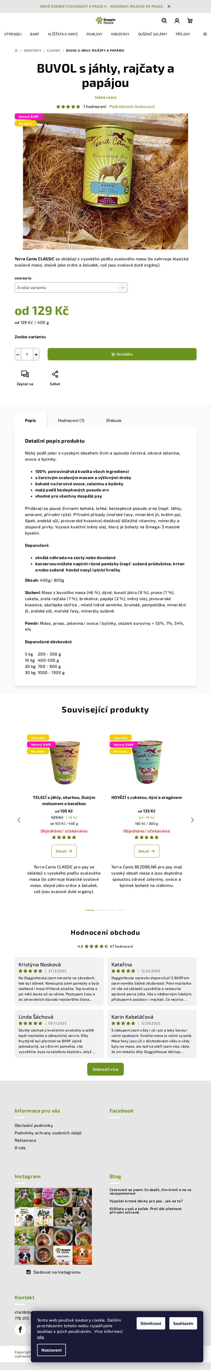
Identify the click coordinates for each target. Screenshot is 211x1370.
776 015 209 (26, 1318)
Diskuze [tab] (114, 420)
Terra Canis (106, 97)
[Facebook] (21, 1330)
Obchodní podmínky (34, 1125)
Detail (61, 851)
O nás (20, 1147)
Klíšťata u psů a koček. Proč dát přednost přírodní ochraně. (146, 1210)
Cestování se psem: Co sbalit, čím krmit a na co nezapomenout (150, 1191)
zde (40, 1336)
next (192, 820)
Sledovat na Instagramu (57, 1271)
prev (19, 820)
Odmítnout (150, 1323)
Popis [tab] (30, 420)
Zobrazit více (105, 1069)
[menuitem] (13, 34)
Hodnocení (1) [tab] (71, 420)
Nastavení (51, 1349)
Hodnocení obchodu (105, 932)
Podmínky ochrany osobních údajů (48, 1132)
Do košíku (125, 354)
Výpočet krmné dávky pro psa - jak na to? (146, 1201)
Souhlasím (183, 1323)
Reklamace (26, 1140)
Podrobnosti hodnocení (132, 106)
